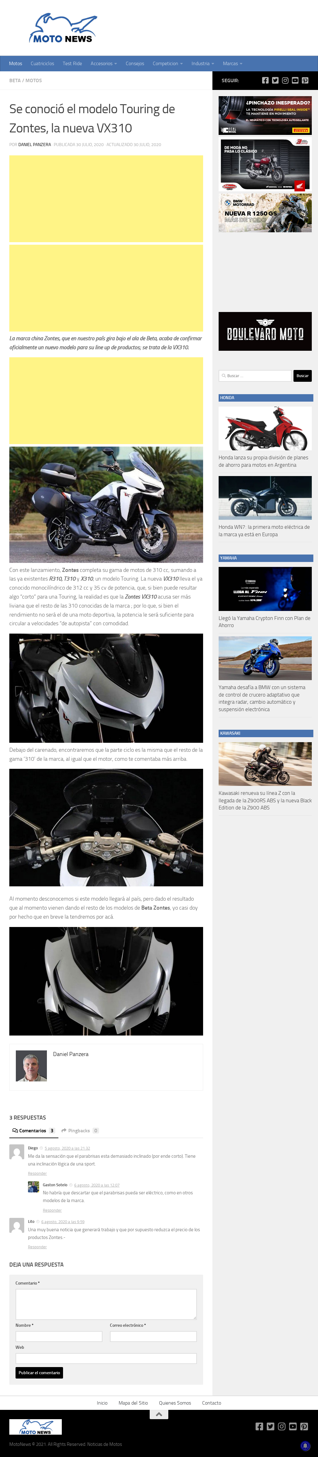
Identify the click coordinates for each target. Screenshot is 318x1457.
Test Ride (72, 63)
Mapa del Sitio (133, 1403)
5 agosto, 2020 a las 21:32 (67, 1148)
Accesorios (101, 63)
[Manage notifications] (305, 1446)
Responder (37, 1173)
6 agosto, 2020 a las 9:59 (62, 1221)
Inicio (102, 1403)
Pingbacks (82, 1131)
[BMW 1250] (265, 231)
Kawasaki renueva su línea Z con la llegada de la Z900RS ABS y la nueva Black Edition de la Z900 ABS (265, 800)
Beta (15, 80)
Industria (201, 63)
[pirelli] (265, 133)
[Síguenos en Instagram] (285, 80)
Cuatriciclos (42, 63)
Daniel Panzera (34, 144)
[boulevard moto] (265, 349)
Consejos (135, 63)
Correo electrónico (128, 1325)
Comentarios (36, 1131)
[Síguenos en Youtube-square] (295, 80)
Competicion (165, 63)
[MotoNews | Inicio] (61, 27)
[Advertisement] (106, 198)
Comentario (28, 1283)
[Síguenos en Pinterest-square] (305, 80)
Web (20, 1347)
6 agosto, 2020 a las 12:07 (97, 1185)
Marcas (230, 63)
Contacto (211, 1403)
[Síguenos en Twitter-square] (275, 80)
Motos (15, 63)
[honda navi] (265, 190)
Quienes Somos (175, 1403)
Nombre (25, 1325)
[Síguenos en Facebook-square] (265, 80)
